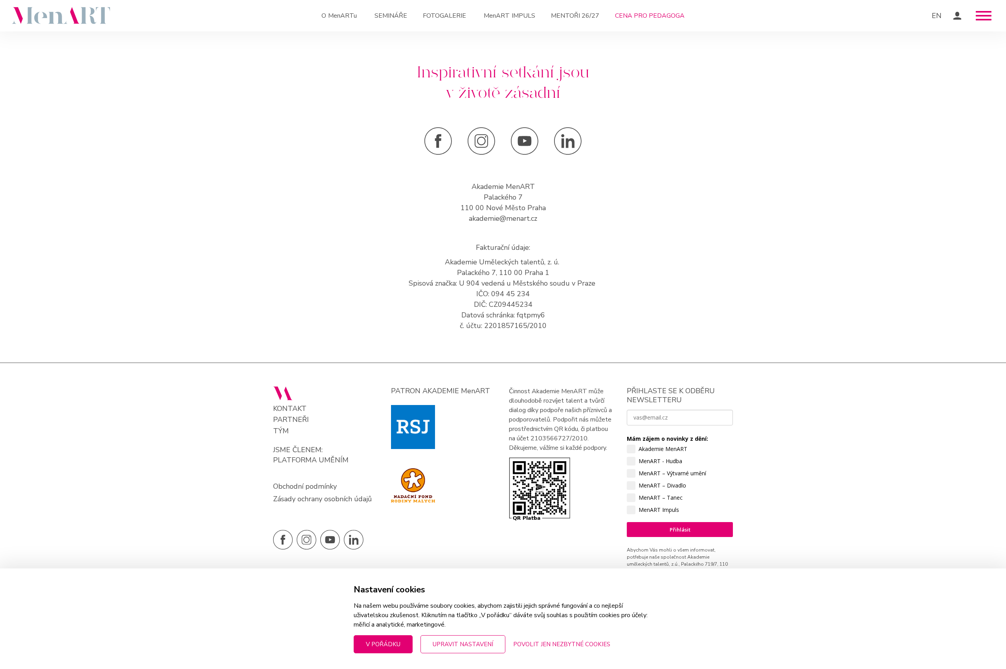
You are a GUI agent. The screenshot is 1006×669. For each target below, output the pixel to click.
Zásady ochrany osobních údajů (322, 499)
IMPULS (509, 15)
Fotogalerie (444, 15)
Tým (281, 431)
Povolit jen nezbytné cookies (561, 644)
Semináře (390, 15)
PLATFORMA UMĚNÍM (311, 460)
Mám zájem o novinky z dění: (667, 438)
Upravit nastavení (463, 644)
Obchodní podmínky (305, 486)
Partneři (291, 419)
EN (937, 15)
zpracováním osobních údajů (665, 596)
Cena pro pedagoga (650, 15)
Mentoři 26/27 (575, 15)
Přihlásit (680, 529)
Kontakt (290, 408)
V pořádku (383, 644)
